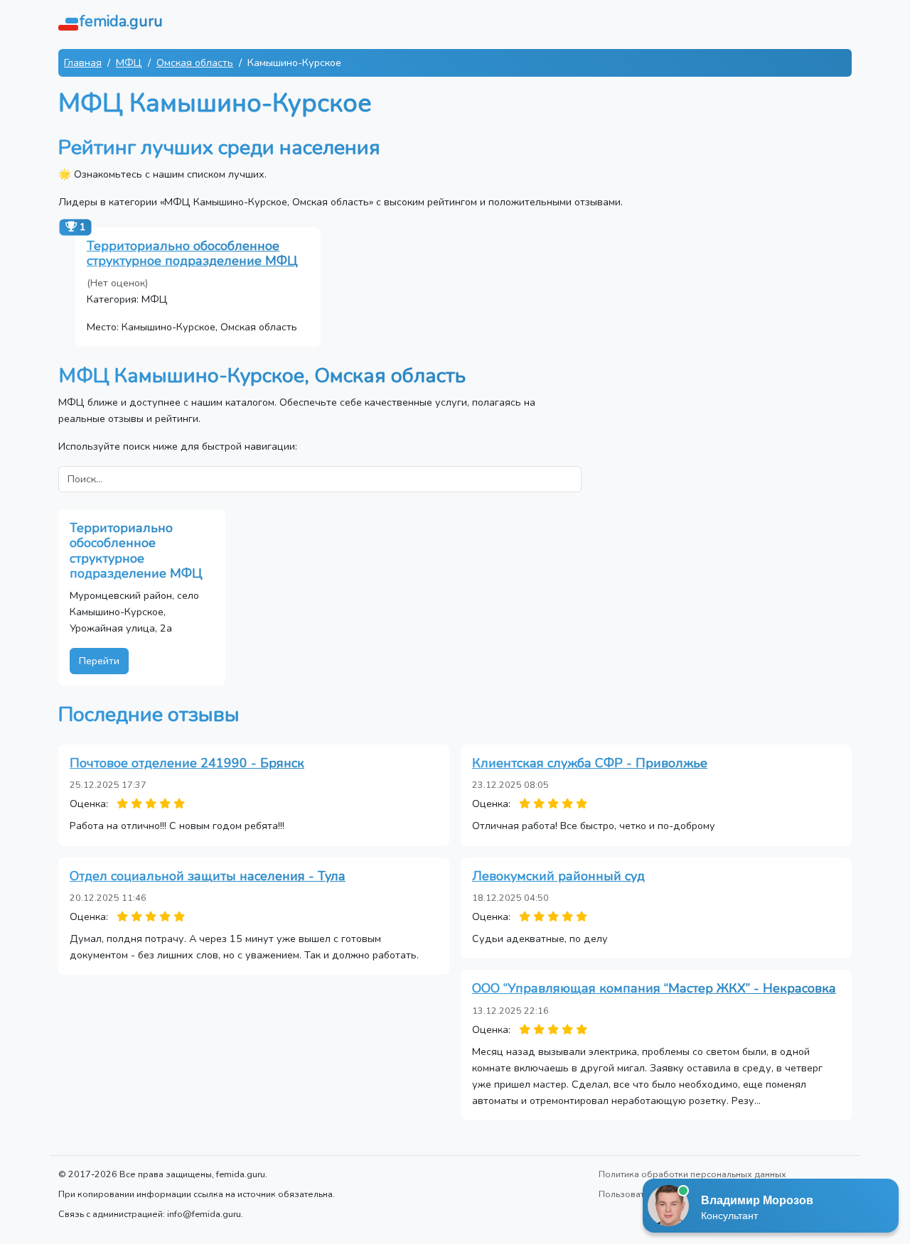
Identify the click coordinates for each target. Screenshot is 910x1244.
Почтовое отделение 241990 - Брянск (187, 763)
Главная (83, 62)
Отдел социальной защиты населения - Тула (208, 876)
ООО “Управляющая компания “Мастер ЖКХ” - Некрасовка (654, 988)
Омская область (194, 62)
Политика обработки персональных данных (692, 1174)
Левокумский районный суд (558, 876)
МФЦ (129, 62)
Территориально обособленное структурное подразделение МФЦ (192, 253)
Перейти (99, 661)
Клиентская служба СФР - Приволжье (589, 763)
